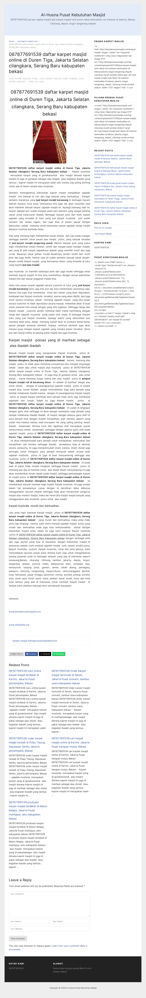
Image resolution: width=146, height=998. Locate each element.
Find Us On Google (103, 228)
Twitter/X (46, 654)
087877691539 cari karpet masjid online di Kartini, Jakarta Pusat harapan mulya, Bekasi (71, 742)
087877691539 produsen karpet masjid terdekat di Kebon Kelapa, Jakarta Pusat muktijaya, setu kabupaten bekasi (28, 810)
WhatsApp (59, 654)
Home (11, 41)
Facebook (32, 654)
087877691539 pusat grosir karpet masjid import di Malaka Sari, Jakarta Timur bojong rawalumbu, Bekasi (114, 186)
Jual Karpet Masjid (103, 233)
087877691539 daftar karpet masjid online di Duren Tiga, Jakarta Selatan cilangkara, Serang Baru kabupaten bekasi (115, 211)
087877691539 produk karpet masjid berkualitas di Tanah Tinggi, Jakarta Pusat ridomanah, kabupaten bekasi (114, 198)
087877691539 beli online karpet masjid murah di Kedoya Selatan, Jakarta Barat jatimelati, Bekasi (113, 158)
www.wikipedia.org (19, 624)
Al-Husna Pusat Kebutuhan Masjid (73, 14)
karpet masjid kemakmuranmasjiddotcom (35, 640)
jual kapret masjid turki (28, 41)
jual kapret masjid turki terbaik (58, 78)
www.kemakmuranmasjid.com (25, 611)
